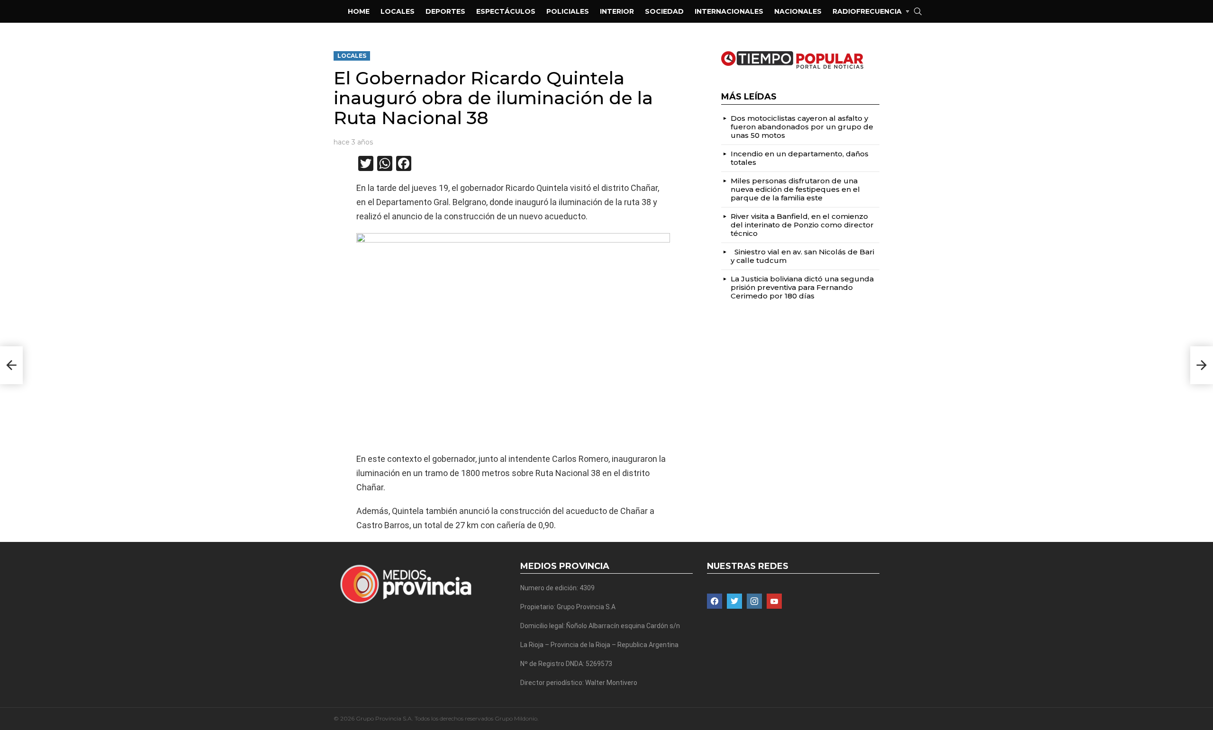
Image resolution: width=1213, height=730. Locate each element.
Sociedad (664, 11)
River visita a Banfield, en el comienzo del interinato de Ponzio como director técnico (802, 225)
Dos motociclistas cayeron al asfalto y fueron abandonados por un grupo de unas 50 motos (802, 127)
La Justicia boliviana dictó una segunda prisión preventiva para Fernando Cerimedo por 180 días (802, 287)
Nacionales (798, 11)
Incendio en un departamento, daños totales (800, 158)
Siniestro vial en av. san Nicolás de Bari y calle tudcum (802, 256)
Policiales (567, 11)
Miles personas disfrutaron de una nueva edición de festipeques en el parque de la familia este (795, 189)
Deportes (445, 11)
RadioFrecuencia (867, 11)
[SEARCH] (918, 11)
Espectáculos (505, 11)
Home (359, 11)
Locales (397, 11)
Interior (617, 11)
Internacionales (729, 11)
